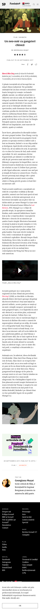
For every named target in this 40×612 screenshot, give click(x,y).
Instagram (6, 562)
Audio (4, 547)
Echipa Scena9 (8, 514)
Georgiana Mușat (21, 50)
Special (25, 522)
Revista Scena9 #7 (29, 532)
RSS (3, 570)
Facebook (6, 559)
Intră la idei (27, 517)
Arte (33, 461)
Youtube (5, 565)
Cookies (25, 562)
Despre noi (6, 512)
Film (15, 37)
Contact (5, 528)
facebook (27, 64)
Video (4, 544)
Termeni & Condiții (30, 559)
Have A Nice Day (8, 74)
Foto (4, 550)
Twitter (32, 64)
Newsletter (6, 525)
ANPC (24, 568)
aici (17, 598)
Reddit (36, 64)
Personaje (26, 512)
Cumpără (25, 535)
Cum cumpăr (27, 565)
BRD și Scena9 (8, 517)
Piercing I (5, 296)
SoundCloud (7, 568)
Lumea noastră (28, 520)
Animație (22, 37)
